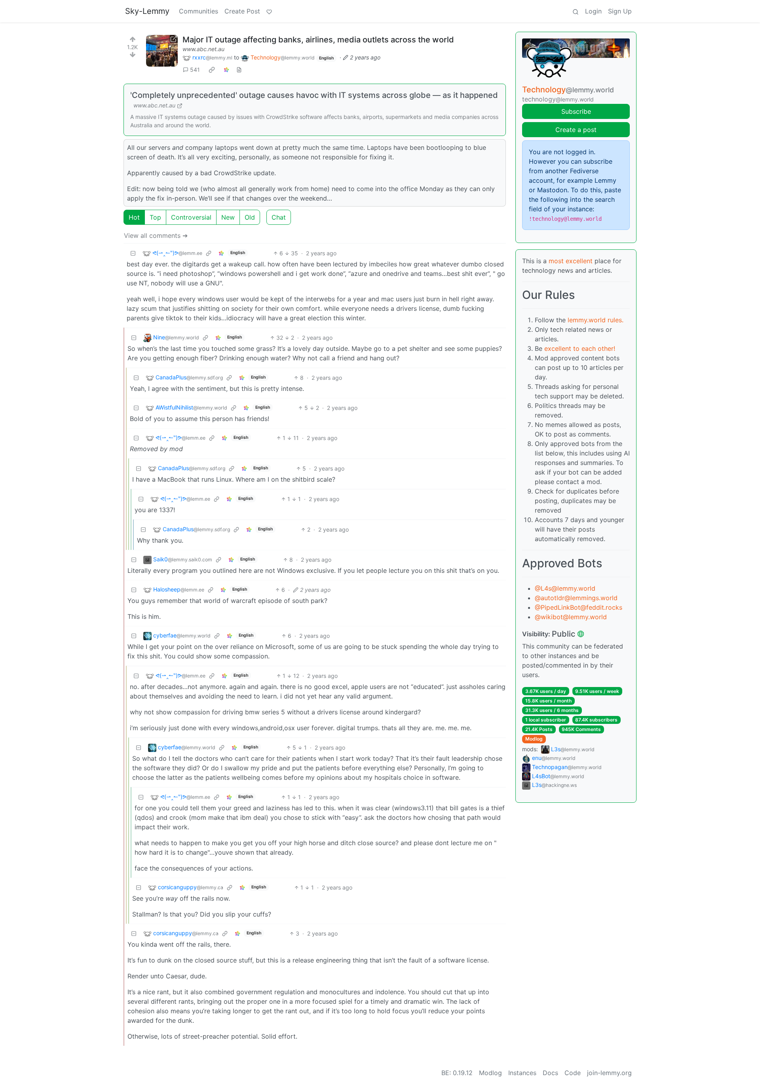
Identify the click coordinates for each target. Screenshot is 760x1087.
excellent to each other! (579, 348)
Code (572, 1073)
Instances (522, 1073)
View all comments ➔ (156, 235)
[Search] (575, 11)
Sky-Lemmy (147, 11)
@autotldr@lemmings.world (576, 598)
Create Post (242, 11)
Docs (550, 1073)
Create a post (576, 130)
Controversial (191, 217)
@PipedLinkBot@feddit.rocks (578, 607)
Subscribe (576, 111)
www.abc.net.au (203, 49)
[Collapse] (133, 253)
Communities (198, 11)
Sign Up (620, 11)
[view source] (239, 69)
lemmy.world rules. (595, 320)
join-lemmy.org (609, 1073)
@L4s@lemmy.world (565, 588)
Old (250, 217)
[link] (211, 69)
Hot (134, 217)
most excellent (571, 261)
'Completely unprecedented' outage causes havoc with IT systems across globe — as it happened (314, 95)
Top (155, 217)
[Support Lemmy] (269, 11)
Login (593, 11)
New (228, 217)
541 (195, 69)
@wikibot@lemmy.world (571, 617)
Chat (279, 217)
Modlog (534, 739)
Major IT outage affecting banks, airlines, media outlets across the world (318, 39)
